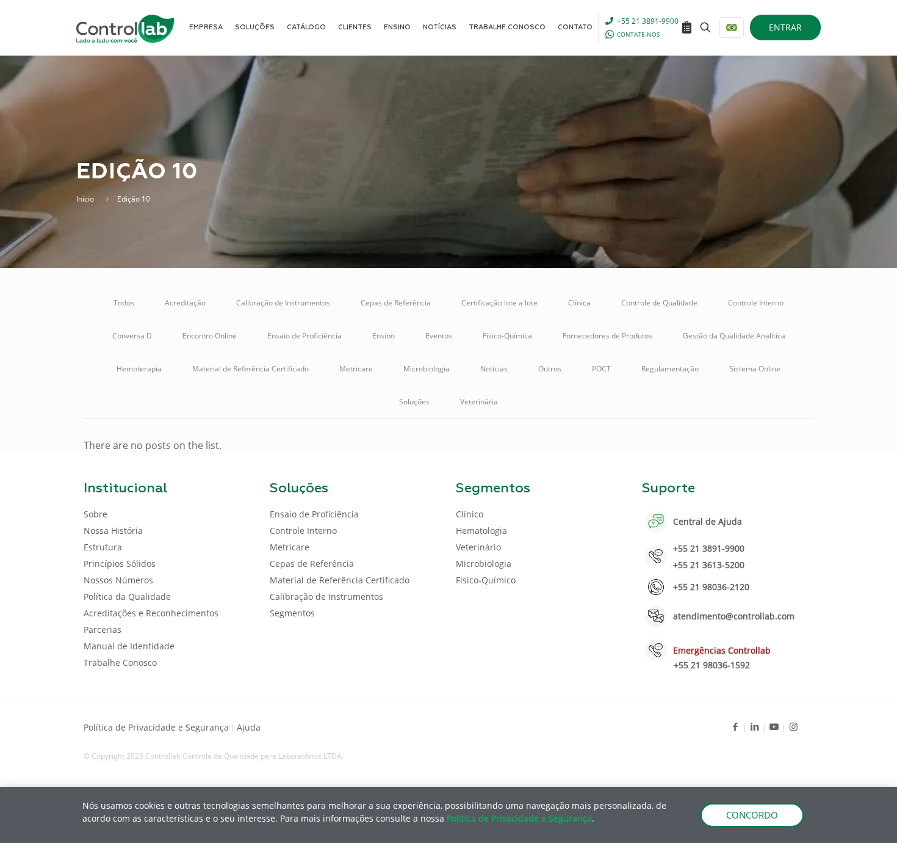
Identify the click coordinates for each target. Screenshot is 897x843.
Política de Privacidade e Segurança (156, 727)
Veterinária (479, 401)
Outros (549, 368)
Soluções (414, 401)
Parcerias (102, 629)
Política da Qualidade (127, 596)
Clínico (469, 514)
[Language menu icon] (731, 27)
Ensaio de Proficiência (304, 335)
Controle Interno (756, 302)
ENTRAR (785, 27)
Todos (123, 302)
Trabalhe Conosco (120, 662)
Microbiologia (426, 368)
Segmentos (292, 613)
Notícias (494, 368)
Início (85, 199)
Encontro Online (209, 335)
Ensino (383, 335)
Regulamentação (670, 368)
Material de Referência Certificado (250, 368)
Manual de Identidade (129, 646)
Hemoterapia (139, 368)
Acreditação (185, 302)
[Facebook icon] (735, 726)
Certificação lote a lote (499, 302)
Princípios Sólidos (120, 563)
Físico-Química (507, 335)
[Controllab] (125, 27)
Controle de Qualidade (659, 302)
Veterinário (478, 547)
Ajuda (249, 727)
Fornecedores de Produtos (607, 335)
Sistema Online (754, 368)
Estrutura (103, 547)
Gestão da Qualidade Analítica (734, 335)
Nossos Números (118, 580)
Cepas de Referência (396, 302)
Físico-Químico (486, 580)
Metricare (356, 368)
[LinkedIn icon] (754, 726)
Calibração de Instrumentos (283, 302)
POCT (601, 368)
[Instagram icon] (793, 726)
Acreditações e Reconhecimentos (151, 613)
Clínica (579, 302)
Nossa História (113, 530)
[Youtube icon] (774, 726)
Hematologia (481, 530)
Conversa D (132, 335)
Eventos (438, 335)
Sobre (95, 514)
